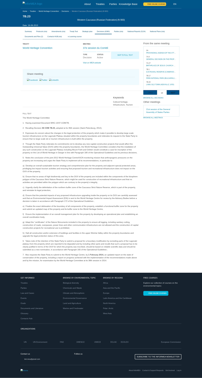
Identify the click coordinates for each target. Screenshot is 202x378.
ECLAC (113, 342)
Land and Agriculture (72, 303)
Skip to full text (125, 55)
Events (24, 298)
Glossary (24, 313)
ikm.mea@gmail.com (32, 359)
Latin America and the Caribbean (117, 298)
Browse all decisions (153, 98)
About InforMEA (134, 370)
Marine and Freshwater (73, 308)
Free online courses (156, 4)
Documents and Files (34, 37)
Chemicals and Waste (72, 288)
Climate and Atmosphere (73, 293)
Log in (179, 370)
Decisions (65, 11)
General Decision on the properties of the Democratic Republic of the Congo (161, 59)
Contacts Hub (26, 318)
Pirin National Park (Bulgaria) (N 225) (161, 78)
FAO (62, 342)
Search (170, 4)
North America (109, 303)
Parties (113, 4)
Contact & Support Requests (153, 370)
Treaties (100, 4)
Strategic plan (87, 31)
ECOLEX (125, 342)
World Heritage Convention (49, 11)
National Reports (137, 31)
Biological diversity (71, 283)
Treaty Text (74, 31)
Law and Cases (27, 293)
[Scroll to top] (194, 370)
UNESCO (80, 342)
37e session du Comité (95, 48)
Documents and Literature (32, 308)
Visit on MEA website (92, 63)
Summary (28, 31)
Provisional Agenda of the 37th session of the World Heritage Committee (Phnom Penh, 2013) (161, 53)
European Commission (171, 342)
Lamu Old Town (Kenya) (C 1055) (160, 84)
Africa (105, 283)
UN (25, 342)
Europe (106, 293)
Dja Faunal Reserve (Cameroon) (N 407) (161, 72)
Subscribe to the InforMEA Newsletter (158, 357)
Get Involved (170, 370)
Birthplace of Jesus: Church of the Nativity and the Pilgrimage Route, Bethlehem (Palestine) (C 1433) (161, 66)
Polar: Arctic (108, 308)
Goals (23, 303)
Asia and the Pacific (111, 288)
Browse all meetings (153, 118)
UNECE (97, 342)
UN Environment (40, 342)
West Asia (107, 313)
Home (25, 11)
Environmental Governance (75, 298)
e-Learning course (74, 37)
